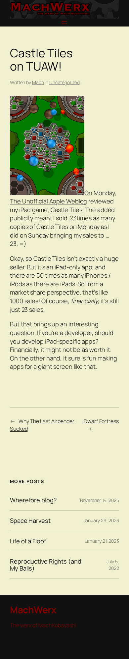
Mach (38, 82)
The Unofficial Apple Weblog (48, 201)
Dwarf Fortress (101, 421)
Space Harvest (30, 520)
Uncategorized (64, 82)
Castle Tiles (66, 210)
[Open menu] (64, 23)
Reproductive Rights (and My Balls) (45, 565)
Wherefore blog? (33, 500)
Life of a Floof (28, 541)
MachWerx (33, 609)
